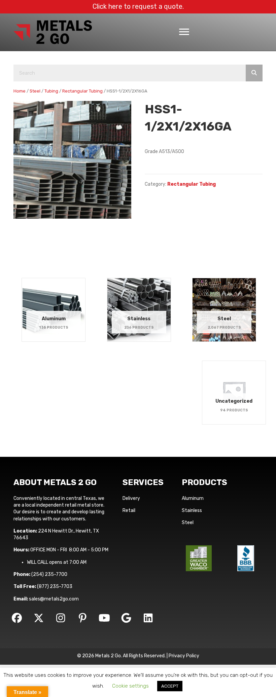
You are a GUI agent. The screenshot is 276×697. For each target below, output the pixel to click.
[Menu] (184, 32)
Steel (35, 91)
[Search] (254, 73)
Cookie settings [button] (130, 686)
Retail (129, 510)
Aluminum (193, 498)
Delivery (131, 498)
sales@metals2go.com (54, 599)
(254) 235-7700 (49, 574)
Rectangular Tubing (82, 91)
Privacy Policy (184, 656)
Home (19, 91)
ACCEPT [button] (169, 686)
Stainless (192, 510)
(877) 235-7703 (54, 586)
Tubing (51, 91)
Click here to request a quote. (138, 6)
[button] (17, 618)
